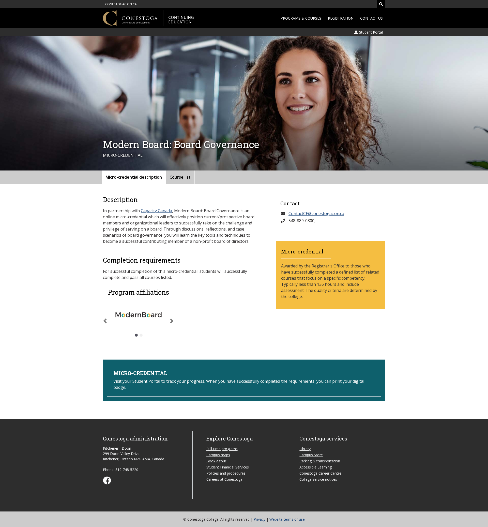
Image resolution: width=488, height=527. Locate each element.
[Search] (381, 4)
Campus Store (311, 454)
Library (305, 448)
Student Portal (146, 381)
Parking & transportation (319, 461)
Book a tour (216, 461)
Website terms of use (287, 519)
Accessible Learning (315, 467)
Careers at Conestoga (224, 479)
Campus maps (218, 454)
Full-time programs (222, 448)
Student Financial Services (227, 467)
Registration (341, 18)
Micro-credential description (133, 177)
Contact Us (371, 18)
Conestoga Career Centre (320, 473)
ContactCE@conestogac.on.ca (316, 213)
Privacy (259, 519)
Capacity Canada (156, 210)
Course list (180, 177)
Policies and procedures (226, 473)
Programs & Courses (301, 18)
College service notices (318, 479)
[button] (105, 320)
